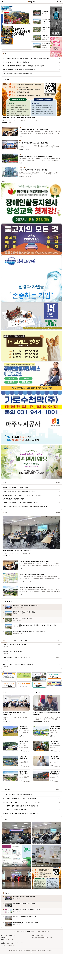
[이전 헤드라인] (3, 24)
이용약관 (22, 931)
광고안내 (44, 931)
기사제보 (38, 931)
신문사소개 (16, 931)
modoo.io (34, 952)
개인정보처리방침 (30, 931)
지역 (21, 640)
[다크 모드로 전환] (60, 2)
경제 (4, 640)
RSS (48, 931)
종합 (26, 640)
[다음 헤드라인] (29, 24)
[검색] (58, 2)
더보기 (57, 482)
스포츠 (9, 640)
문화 (15, 640)
